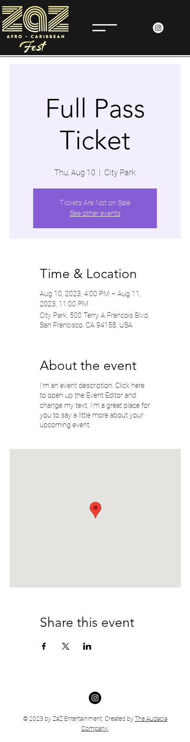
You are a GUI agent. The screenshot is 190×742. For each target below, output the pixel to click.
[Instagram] (158, 28)
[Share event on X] (65, 646)
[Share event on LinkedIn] (87, 646)
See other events (95, 213)
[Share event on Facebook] (44, 646)
